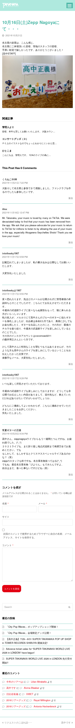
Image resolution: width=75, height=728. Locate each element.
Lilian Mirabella (39, 681)
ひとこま (7, 150)
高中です (11, 688)
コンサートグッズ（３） (15, 138)
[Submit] (69, 607)
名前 (5, 503)
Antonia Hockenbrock (45, 706)
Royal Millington (42, 700)
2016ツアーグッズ (16, 700)
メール (42, 503)
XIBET (29, 694)
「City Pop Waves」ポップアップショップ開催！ (32, 626)
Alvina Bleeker (31, 688)
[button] (70, 5)
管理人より (8, 127)
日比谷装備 (12, 694)
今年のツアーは (14, 681)
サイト (5, 516)
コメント (7, 545)
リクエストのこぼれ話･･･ (18, 722)
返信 (70, 197)
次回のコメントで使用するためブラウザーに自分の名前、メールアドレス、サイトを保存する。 (37, 535)
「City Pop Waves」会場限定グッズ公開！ (28, 633)
